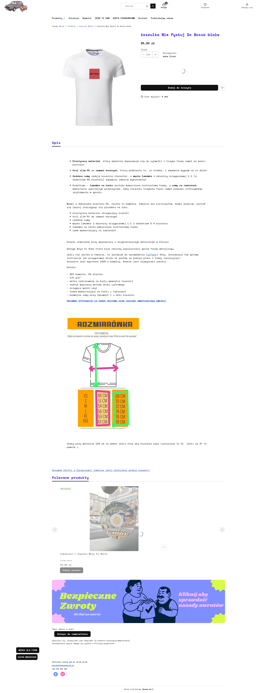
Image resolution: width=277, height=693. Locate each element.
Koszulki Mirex (86, 26)
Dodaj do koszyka (179, 87)
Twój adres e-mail (63, 629)
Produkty (72, 26)
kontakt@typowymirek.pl (63, 665)
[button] (153, 6)
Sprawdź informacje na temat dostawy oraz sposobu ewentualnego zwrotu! (116, 300)
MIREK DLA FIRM (28, 650)
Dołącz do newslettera (72, 634)
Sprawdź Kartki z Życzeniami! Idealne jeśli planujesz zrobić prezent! (101, 470)
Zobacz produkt (71, 570)
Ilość (144, 49)
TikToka (151, 254)
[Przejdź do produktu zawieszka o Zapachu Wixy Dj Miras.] (114, 518)
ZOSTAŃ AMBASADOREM (27, 657)
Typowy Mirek (58, 26)
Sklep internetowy (137, 689)
